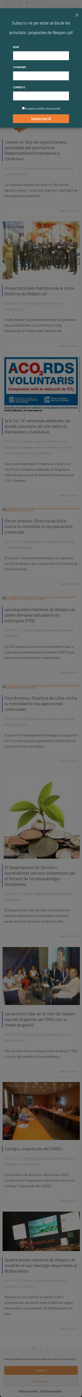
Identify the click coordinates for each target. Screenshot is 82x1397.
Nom (16, 47)
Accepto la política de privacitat (42, 108)
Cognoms (19, 67)
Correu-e (19, 87)
